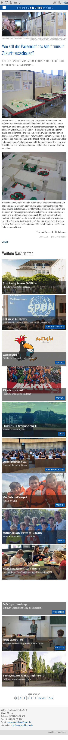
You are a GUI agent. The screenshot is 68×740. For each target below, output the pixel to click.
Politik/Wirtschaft (55, 327)
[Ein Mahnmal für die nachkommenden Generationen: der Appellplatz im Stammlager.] (34, 669)
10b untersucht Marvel (13, 390)
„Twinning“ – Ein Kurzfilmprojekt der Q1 (20, 426)
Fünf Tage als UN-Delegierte (15, 319)
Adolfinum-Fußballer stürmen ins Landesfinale (22, 533)
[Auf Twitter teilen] (64, 13)
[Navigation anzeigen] (4, 7)
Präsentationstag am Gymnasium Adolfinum (21, 568)
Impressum (61, 732)
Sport (61, 541)
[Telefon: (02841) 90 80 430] (20, 2)
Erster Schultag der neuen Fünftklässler (20, 283)
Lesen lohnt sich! (10, 354)
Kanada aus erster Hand (13, 639)
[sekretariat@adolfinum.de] (16, 2)
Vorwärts (42, 698)
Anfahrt (51, 732)
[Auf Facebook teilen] (61, 13)
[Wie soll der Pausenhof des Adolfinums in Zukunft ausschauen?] (34, 36)
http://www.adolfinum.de (22, 725)
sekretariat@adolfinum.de (19, 722)
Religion (60, 505)
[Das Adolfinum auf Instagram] (6, 3)
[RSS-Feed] (2, 2)
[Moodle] (55, 2)
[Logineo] (60, 2)
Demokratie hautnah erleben (15, 461)
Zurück (5, 242)
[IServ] (65, 2)
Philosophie (58, 612)
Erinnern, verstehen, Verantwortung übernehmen (24, 675)
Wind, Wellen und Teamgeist (15, 497)
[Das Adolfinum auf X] (11, 3)
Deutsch (60, 362)
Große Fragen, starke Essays (15, 604)
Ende (51, 698)
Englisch (59, 648)
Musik (61, 434)
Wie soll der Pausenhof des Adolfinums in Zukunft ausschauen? (33, 49)
